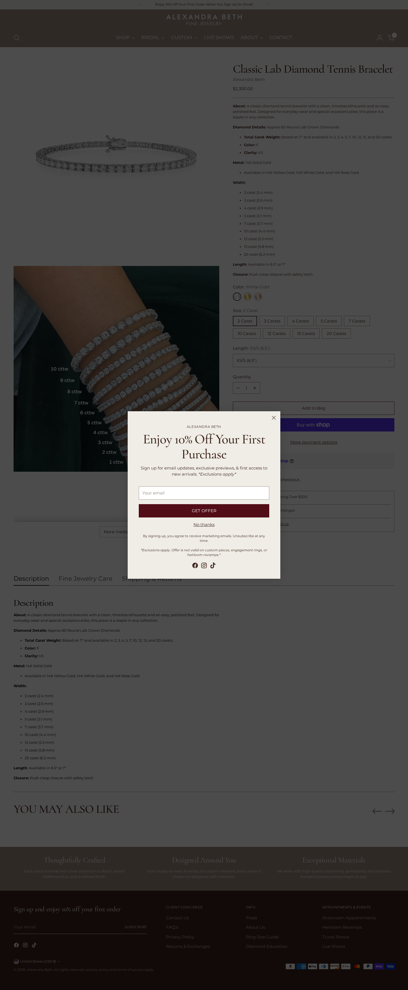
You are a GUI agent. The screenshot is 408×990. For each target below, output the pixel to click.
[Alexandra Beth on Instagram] (204, 566)
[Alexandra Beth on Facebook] (195, 566)
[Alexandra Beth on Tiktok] (213, 566)
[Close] (274, 417)
